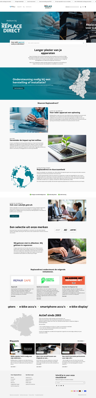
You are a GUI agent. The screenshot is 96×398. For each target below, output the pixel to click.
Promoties (13, 379)
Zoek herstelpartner (18, 88)
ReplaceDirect (81, 394)
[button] (72, 6)
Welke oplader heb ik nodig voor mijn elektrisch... (21, 357)
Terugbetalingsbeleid (39, 394)
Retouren (13, 382)
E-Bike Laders (28, 382)
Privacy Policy (31, 394)
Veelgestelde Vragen (15, 384)
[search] (56, 43)
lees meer (13, 296)
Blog (24, 6)
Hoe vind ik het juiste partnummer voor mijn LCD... (73, 357)
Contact (12, 380)
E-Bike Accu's (28, 380)
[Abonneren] (83, 382)
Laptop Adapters (29, 379)
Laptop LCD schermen (30, 384)
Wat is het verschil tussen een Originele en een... (46, 357)
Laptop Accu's (29, 377)
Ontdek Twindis (14, 216)
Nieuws (12, 377)
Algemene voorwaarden (14, 394)
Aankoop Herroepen (24, 394)
